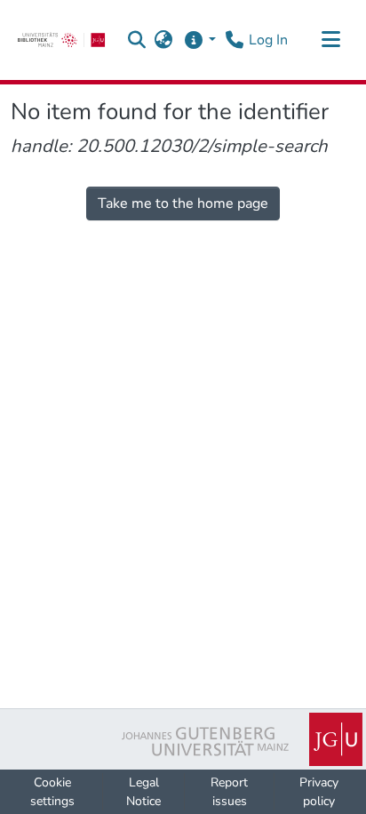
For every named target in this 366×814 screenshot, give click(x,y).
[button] (137, 40)
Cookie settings (52, 792)
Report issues (229, 792)
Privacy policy (318, 792)
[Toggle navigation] (330, 40)
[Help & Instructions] (199, 40)
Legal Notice (143, 792)
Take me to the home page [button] (183, 203)
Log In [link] (268, 40)
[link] (61, 40)
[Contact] (234, 40)
